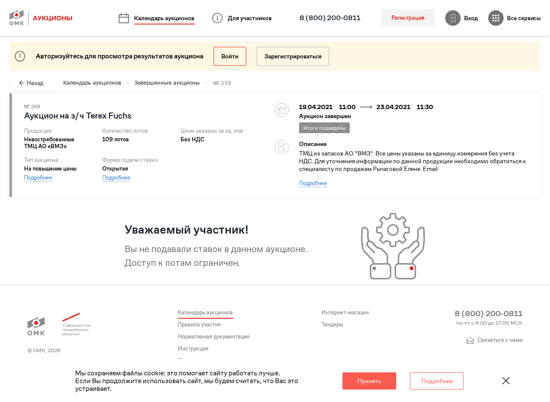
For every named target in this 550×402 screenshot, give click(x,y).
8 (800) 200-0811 (330, 18)
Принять (369, 381)
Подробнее (38, 177)
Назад (35, 83)
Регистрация (408, 17)
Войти (229, 56)
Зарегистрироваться (292, 56)
